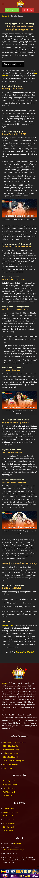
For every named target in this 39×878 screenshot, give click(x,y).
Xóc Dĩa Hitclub (9, 823)
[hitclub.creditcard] (21, 3)
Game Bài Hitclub (9, 808)
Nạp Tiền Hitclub (9, 788)
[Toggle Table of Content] (20, 64)
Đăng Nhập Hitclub (10, 785)
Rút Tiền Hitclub (9, 792)
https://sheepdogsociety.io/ (14, 850)
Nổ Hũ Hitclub (8, 816)
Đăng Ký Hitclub (9, 781)
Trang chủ (5, 16)
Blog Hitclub (7, 768)
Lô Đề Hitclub (8, 831)
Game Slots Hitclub (10, 812)
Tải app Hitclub (8, 796)
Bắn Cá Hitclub (8, 827)
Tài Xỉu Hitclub (8, 819)
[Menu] (3, 3)
